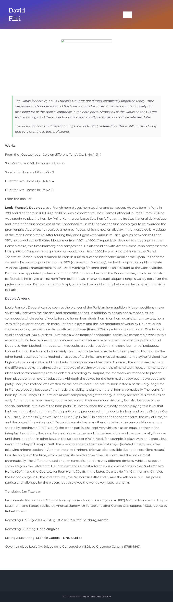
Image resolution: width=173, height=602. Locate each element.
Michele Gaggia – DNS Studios (59, 538)
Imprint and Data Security (96, 596)
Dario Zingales (48, 529)
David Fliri (16, 14)
